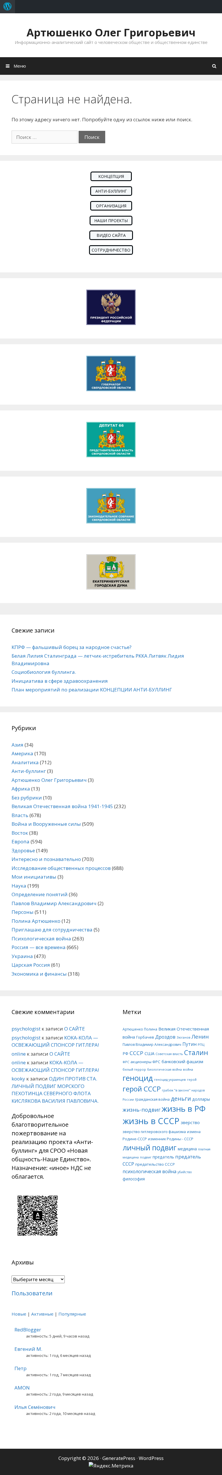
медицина (187, 1149)
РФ (125, 1053)
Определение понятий (40, 894)
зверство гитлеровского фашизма (154, 1131)
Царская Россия (31, 964)
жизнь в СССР (151, 1121)
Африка (21, 788)
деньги (181, 1098)
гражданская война (152, 1099)
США (149, 1053)
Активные (42, 1314)
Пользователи (32, 1293)
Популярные (72, 1314)
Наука (19, 885)
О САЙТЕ (74, 1028)
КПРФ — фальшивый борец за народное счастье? (72, 647)
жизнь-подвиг (141, 1109)
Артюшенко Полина (140, 1029)
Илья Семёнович (35, 1407)
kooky (18, 1078)
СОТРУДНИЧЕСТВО (111, 250)
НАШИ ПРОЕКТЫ (111, 220)
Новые (19, 1314)
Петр (20, 1368)
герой (192, 1080)
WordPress (151, 1458)
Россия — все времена (39, 947)
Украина (22, 956)
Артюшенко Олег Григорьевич (111, 32)
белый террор (134, 1069)
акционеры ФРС (145, 1061)
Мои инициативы (34, 876)
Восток (20, 832)
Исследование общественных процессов (61, 868)
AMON (22, 1387)
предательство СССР (155, 1164)
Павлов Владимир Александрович (54, 903)
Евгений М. (28, 1349)
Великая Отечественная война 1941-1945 (62, 806)
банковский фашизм (182, 1061)
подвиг (145, 1157)
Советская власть (169, 1054)
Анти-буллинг (29, 771)
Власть (20, 815)
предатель (163, 1157)
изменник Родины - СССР (170, 1138)
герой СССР (142, 1088)
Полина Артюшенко (36, 921)
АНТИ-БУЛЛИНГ (111, 191)
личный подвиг (150, 1147)
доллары (201, 1099)
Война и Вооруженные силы (46, 824)
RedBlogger (27, 1329)
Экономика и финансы (39, 973)
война (188, 1069)
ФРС (126, 1062)
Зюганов (183, 1037)
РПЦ (201, 1044)
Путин (189, 1044)
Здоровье (23, 850)
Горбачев (145, 1037)
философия (134, 1179)
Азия (17, 744)
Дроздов (165, 1036)
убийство (184, 1172)
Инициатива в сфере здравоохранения (60, 681)
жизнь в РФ (184, 1108)
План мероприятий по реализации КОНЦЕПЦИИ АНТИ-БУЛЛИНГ (92, 689)
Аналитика (25, 762)
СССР (136, 1053)
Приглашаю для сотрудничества (52, 929)
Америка (22, 753)
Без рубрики (27, 797)
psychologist (26, 1028)
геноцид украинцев (170, 1079)
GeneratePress (118, 1458)
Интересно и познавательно (46, 859)
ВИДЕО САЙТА (111, 235)
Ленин (200, 1036)
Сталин (196, 1052)
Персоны (23, 912)
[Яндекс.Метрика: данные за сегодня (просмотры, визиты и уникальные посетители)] (111, 1466)
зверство (190, 1122)
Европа (20, 841)
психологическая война (149, 1171)
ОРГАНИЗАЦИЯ (111, 206)
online (19, 1053)
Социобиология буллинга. (44, 672)
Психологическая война (41, 938)
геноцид (138, 1078)
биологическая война (164, 1069)
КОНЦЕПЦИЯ (111, 176)
